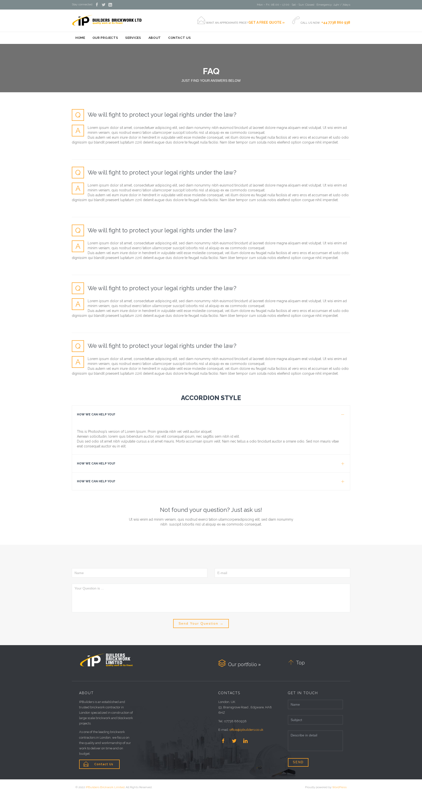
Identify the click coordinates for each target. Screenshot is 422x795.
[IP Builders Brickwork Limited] (107, 20)
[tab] (211, 414)
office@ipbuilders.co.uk (246, 730)
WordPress (339, 787)
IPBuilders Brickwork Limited (105, 787)
